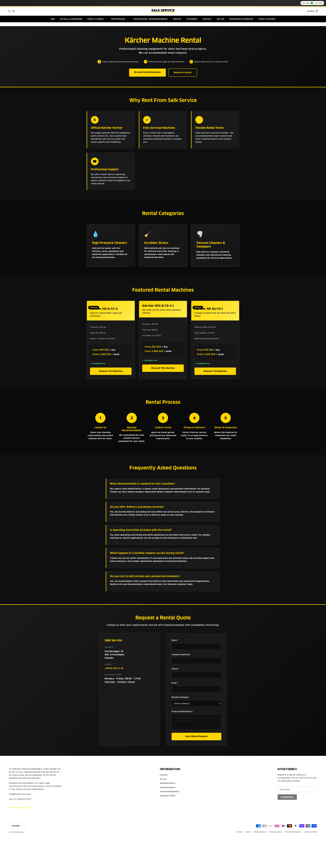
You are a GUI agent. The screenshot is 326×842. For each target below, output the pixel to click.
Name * (175, 640)
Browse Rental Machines (147, 72)
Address (109, 647)
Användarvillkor (168, 795)
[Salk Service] (163, 11)
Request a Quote (183, 72)
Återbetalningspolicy (170, 791)
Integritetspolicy (167, 787)
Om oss (163, 779)
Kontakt (163, 775)
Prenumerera (287, 797)
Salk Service (19, 832)
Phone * (175, 668)
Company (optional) (181, 654)
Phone (108, 664)
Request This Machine (111, 371)
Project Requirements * (182, 711)
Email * (175, 683)
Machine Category (180, 697)
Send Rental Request (196, 736)
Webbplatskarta (167, 783)
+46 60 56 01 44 (114, 668)
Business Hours (113, 675)
